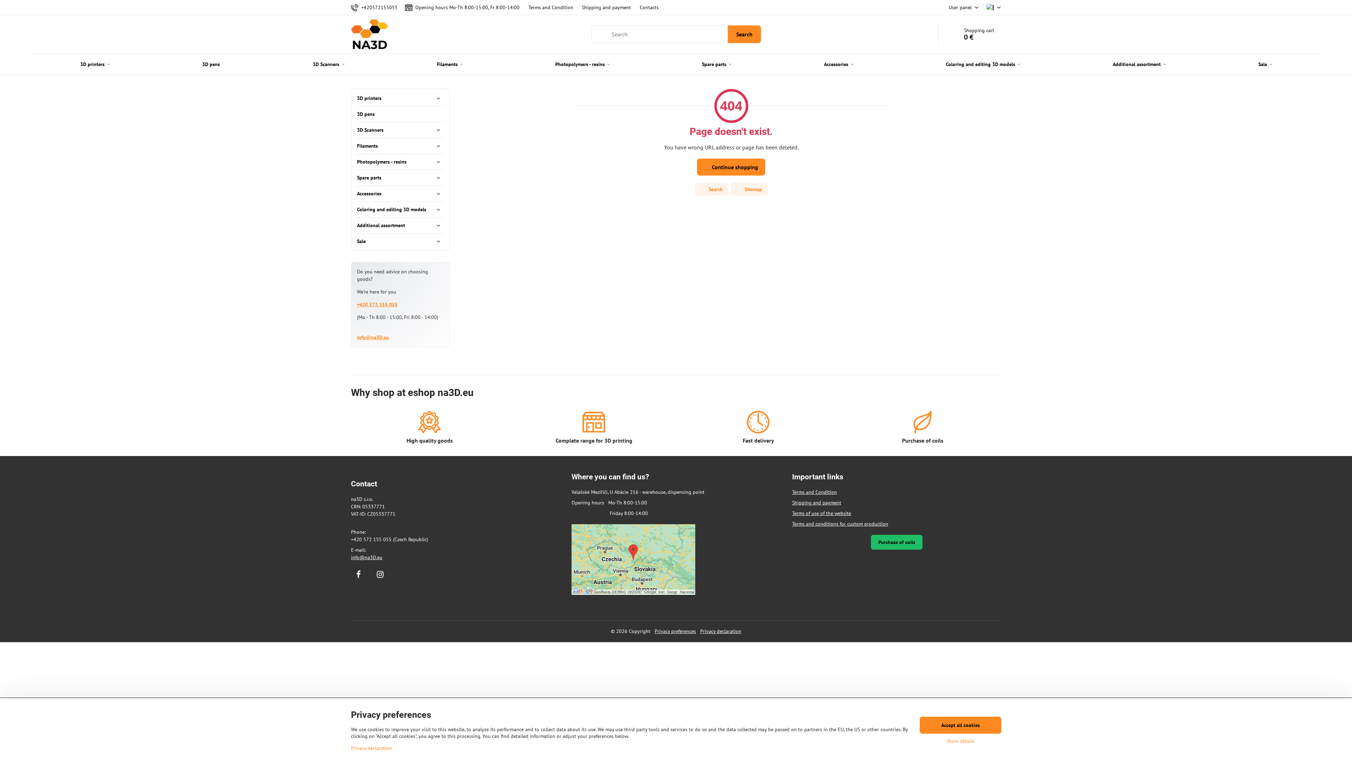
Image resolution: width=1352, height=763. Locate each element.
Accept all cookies (960, 725)
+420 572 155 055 (377, 304)
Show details (960, 741)
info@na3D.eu (373, 337)
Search (744, 34)
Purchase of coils (896, 542)
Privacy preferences (675, 631)
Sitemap (752, 189)
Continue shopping (734, 167)
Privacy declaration (720, 631)
